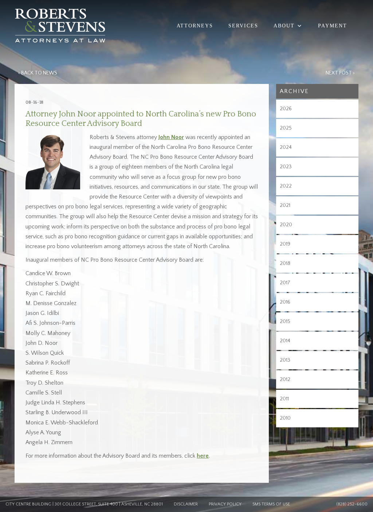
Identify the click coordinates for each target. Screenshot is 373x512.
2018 (285, 263)
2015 (285, 321)
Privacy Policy (225, 504)
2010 (285, 418)
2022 (286, 186)
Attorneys (195, 25)
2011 (284, 399)
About (284, 25)
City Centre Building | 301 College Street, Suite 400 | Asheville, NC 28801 (84, 504)
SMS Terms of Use (271, 504)
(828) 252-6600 (352, 504)
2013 (285, 360)
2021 (285, 205)
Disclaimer (186, 504)
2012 (285, 379)
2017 (285, 283)
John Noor (171, 137)
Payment (332, 25)
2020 (286, 225)
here (203, 456)
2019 (285, 244)
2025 (286, 128)
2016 (285, 302)
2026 (286, 109)
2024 (286, 147)
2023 (286, 167)
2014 (285, 341)
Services (243, 25)
